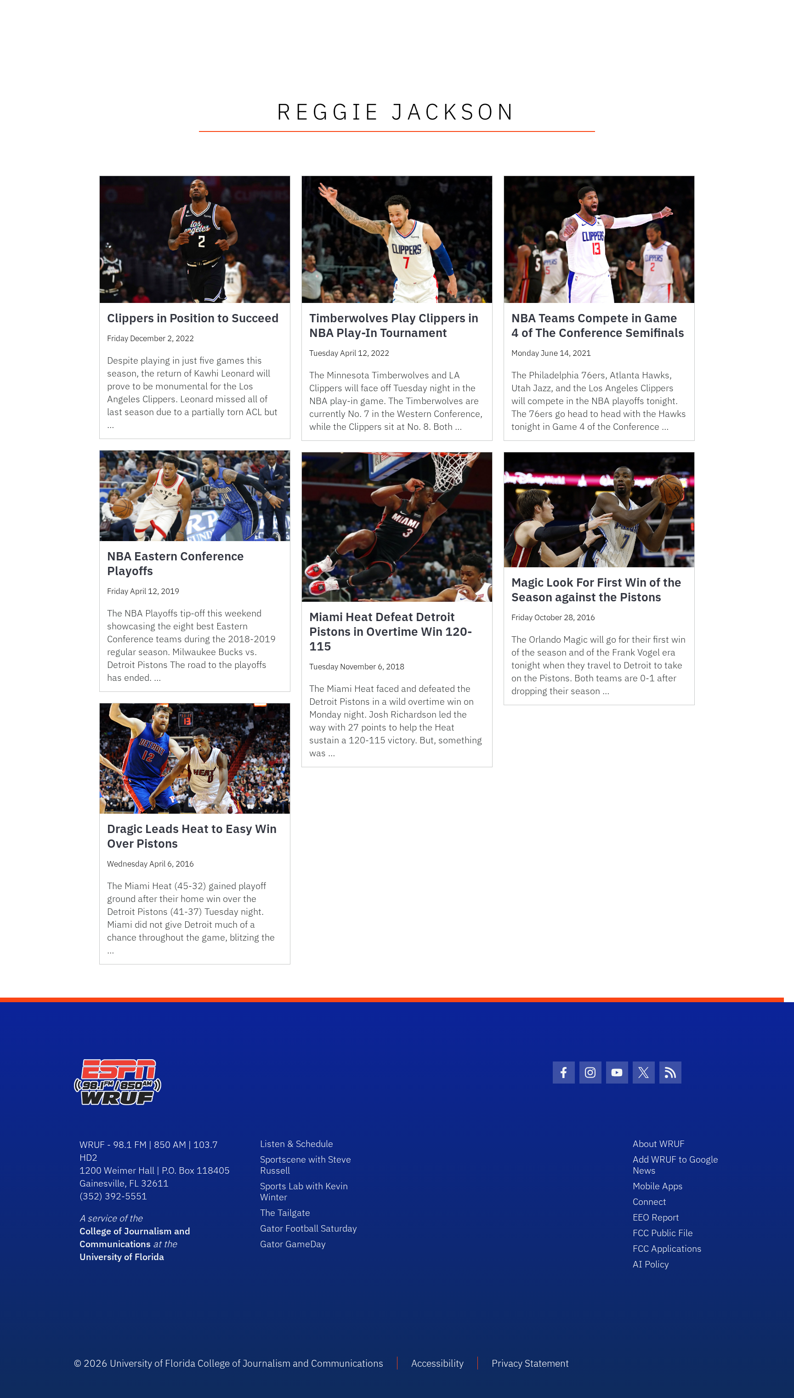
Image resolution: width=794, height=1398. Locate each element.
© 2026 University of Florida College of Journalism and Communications (228, 1363)
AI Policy (651, 1264)
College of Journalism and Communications (134, 1237)
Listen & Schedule (296, 1143)
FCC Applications (667, 1248)
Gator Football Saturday (308, 1228)
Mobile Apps (658, 1186)
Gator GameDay (293, 1244)
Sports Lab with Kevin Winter (304, 1191)
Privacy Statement (530, 1363)
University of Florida (121, 1256)
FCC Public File (663, 1233)
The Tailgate (285, 1212)
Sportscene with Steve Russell (305, 1164)
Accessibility (437, 1363)
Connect (649, 1201)
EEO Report (656, 1217)
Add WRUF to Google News (675, 1164)
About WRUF (659, 1143)
